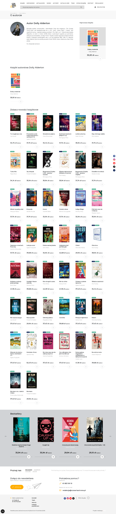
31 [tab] (71, 463)
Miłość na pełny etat (16, 209)
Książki (22, 3)
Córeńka (62, 317)
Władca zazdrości (97, 281)
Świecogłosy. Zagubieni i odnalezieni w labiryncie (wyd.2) (81, 355)
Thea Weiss (46, 283)
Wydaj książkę (81, 3)
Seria (44, 151)
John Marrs (46, 247)
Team (73, 3)
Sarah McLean (79, 136)
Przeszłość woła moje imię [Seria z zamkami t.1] (32, 135)
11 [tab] (46, 463)
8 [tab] (42, 463)
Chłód (77, 245)
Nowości (12, 151)
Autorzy (56, 3)
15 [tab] (51, 463)
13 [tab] (49, 463)
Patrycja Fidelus (14, 211)
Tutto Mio (13, 171)
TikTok (35, 471)
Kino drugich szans (49, 281)
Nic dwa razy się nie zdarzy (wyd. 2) (49, 353)
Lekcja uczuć (31, 245)
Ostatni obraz (63, 209)
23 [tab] (61, 463)
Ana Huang (62, 175)
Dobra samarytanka (49, 245)
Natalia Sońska (96, 174)
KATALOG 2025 (64, 3)
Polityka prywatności (35, 505)
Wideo (49, 3)
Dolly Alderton (93, 51)
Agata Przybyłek (31, 139)
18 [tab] (55, 463)
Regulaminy (99, 3)
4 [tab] (37, 463)
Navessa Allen (46, 447)
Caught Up (45, 445)
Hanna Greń (79, 320)
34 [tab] (75, 463)
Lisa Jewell (13, 136)
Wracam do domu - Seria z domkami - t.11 (16, 354)
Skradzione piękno (49, 134)
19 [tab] (56, 463)
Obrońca (95, 245)
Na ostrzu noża (97, 352)
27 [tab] (66, 463)
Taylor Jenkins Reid (21, 448)
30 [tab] (70, 463)
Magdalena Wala (47, 320)
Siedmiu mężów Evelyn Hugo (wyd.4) (21, 445)
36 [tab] (78, 463)
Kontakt (90, 3)
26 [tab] (65, 463)
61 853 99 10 (67, 483)
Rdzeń (94, 317)
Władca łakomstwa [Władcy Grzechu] (65, 172)
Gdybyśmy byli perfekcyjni (63, 246)
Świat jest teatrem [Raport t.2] (65, 134)
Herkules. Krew (32, 352)
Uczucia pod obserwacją (70, 445)
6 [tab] (40, 463)
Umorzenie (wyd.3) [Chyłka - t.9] (94, 445)
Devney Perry (79, 211)
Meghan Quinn (96, 213)
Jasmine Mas (30, 354)
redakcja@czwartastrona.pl (74, 490)
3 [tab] (36, 463)
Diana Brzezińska (47, 136)
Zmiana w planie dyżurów (81, 282)
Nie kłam (29, 391)
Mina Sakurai (95, 136)
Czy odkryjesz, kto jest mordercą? (65, 353)
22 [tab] (60, 463)
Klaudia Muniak (31, 211)
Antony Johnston (64, 356)
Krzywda (29, 209)
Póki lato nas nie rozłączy (97, 210)
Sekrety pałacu (48, 317)
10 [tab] (45, 463)
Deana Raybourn (96, 354)
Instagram (28, 469)
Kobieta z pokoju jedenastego (15, 282)
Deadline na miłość (98, 171)
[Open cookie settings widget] (3, 511)
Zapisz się (18, 487)
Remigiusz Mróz (63, 137)
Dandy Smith (62, 283)
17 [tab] (54, 463)
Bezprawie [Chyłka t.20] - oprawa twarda (49, 173)
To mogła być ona (16, 134)
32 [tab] (73, 463)
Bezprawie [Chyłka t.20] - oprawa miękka (82, 173)
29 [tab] (69, 463)
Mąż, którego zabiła (98, 134)
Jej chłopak (30, 171)
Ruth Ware (13, 285)
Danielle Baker (47, 211)
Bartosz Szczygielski (64, 211)
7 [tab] (41, 463)
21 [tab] (59, 463)
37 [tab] (79, 463)
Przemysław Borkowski (16, 395)
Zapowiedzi (31, 3)
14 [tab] (50, 463)
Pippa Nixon (13, 174)
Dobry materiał (93, 49)
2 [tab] (35, 463)
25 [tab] (64, 463)
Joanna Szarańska (48, 356)
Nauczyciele (31, 317)
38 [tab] (80, 463)
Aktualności (40, 3)
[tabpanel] (21, 437)
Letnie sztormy (80, 134)
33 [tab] (74, 463)
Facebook (37, 469)
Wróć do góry (82, 498)
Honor (45, 209)
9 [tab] (44, 463)
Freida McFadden (31, 174)
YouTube (28, 471)
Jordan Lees (79, 359)
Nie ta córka (63, 281)
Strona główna (13, 13)
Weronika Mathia (80, 247)
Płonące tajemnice (82, 317)
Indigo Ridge (80, 209)
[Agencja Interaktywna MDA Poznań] (104, 510)
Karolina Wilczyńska (15, 249)
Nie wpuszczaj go (16, 317)
